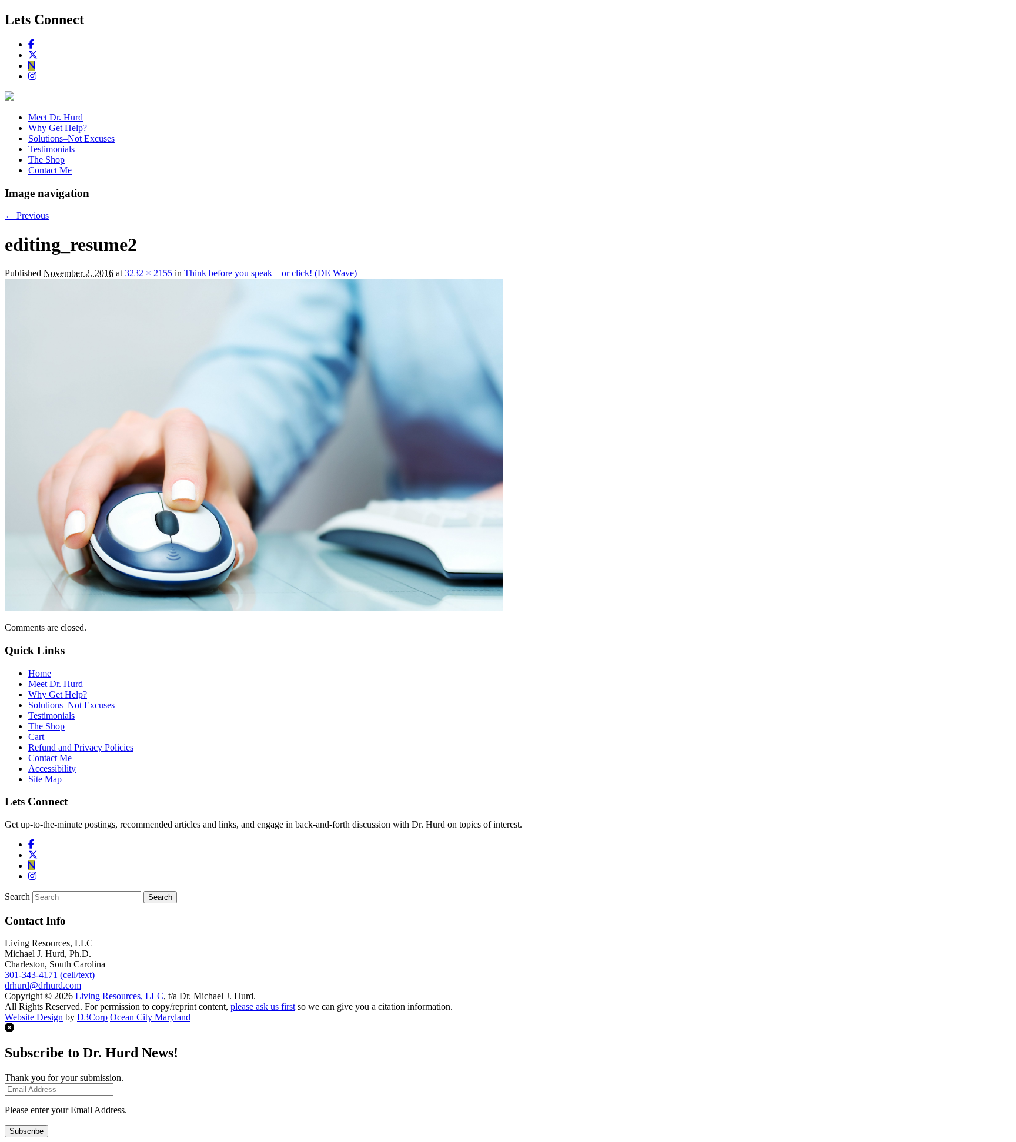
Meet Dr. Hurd (55, 117)
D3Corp (92, 1017)
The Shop (46, 160)
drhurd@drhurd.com (43, 985)
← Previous (27, 215)
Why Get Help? (57, 128)
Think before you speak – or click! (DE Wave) (270, 273)
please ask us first (262, 1007)
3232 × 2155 (148, 273)
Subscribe (26, 1131)
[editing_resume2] (254, 607)
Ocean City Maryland (150, 1017)
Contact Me (50, 170)
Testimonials (51, 149)
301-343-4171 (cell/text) (50, 975)
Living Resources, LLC (119, 996)
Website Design (34, 1017)
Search (17, 897)
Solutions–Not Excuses (71, 138)
